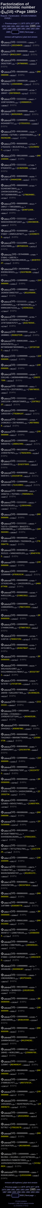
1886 (38, 26)
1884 (27, 26)
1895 (8, 32)
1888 (9, 29)
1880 (8, 26)
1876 (28, 23)
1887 (5, 29)
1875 (23, 23)
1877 (32, 23)
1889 (14, 29)
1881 (13, 26)
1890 (19, 29)
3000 (22, 32)
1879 (4, 26)
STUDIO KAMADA (28, 16)
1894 (37, 29)
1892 (28, 29)
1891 (23, 29)
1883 (22, 26)
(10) (8, 42)
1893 (33, 29)
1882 (18, 26)
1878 (37, 23)
